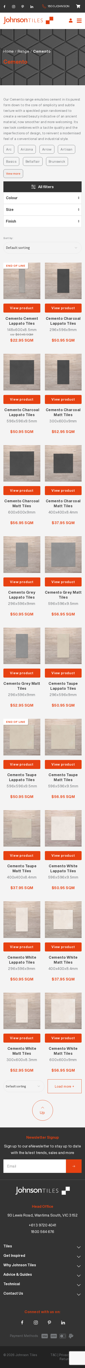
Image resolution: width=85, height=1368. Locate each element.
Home (8, 51)
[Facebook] (4, 6)
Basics (11, 161)
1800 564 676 (42, 1231)
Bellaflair (33, 161)
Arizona (27, 149)
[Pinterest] (22, 6)
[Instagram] (13, 6)
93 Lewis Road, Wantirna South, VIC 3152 (42, 1215)
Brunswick (57, 161)
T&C (53, 1354)
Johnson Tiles (26, 1354)
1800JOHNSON (58, 6)
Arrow (47, 149)
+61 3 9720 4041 (42, 1225)
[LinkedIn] (31, 6)
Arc (9, 149)
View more (13, 173)
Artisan (67, 149)
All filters (46, 186)
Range (23, 51)
